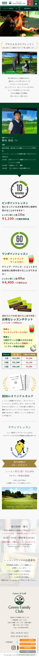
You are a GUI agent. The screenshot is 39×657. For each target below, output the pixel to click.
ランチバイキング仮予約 (27, 644)
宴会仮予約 (27, 8)
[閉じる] (35, 636)
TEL (30, 1)
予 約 (36, 1)
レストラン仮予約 (8, 8)
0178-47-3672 (22, 632)
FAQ (27, 652)
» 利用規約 (8, 642)
